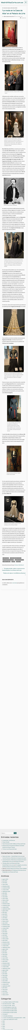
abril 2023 (4, 917)
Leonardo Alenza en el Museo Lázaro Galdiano (16, 868)
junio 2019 (4, 987)
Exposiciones (13, 8)
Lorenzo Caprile (6, 561)
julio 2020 (4, 972)
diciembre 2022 (6, 924)
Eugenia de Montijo (19, 559)
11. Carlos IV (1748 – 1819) (8, 1005)
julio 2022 (4, 929)
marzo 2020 (5, 979)
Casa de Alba (6, 8)
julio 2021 (4, 951)
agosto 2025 (5, 879)
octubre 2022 (5, 928)
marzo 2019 (5, 993)
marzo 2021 (5, 958)
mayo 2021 (4, 954)
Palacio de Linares (20, 861)
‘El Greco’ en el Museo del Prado (9, 849)
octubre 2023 (5, 907)
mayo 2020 (4, 975)
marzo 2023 (5, 919)
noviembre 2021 (6, 944)
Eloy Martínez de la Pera (8, 559)
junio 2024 (4, 895)
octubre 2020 (5, 966)
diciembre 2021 (6, 942)
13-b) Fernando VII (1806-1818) (9, 1010)
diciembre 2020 (6, 963)
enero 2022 (4, 940)
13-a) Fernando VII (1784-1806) (9, 1008)
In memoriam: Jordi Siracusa (8, 840)
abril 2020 (4, 977)
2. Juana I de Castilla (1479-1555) (9, 1019)
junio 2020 (4, 973)
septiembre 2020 (6, 968)
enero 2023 (4, 923)
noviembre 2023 (6, 905)
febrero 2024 (5, 900)
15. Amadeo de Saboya (7, 1015)
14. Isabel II (5, 1014)
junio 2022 (4, 931)
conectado (14, 582)
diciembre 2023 (6, 903)
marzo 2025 (5, 884)
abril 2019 (4, 991)
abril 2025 (4, 882)
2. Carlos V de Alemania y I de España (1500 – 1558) (13, 1017)
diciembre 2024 (6, 886)
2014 (3, 1026)
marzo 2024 (5, 898)
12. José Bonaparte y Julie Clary (9, 1007)
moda (13, 561)
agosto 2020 (5, 970)
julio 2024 (4, 893)
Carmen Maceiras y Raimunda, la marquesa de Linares (14, 858)
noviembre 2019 (6, 982)
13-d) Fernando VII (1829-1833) (9, 1012)
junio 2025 (4, 880)
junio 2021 (4, 952)
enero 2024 (4, 902)
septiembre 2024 (6, 891)
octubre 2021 (5, 945)
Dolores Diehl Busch (9, 16)
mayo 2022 (4, 933)
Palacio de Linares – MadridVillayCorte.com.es (12, 856)
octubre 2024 (5, 889)
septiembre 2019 (6, 986)
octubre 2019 (5, 984)
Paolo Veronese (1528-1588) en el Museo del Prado (13, 843)
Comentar (23, 17)
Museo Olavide (5, 842)
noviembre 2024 (6, 887)
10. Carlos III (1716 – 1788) (8, 1003)
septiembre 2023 (6, 908)
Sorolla (18, 561)
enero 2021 (4, 961)
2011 (3, 1021)
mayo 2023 (4, 916)
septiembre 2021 (6, 947)
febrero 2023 (5, 921)
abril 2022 (4, 935)
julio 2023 (4, 912)
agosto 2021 (5, 949)
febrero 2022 (5, 938)
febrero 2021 (5, 959)
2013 (3, 1024)
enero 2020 (4, 980)
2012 (3, 1023)
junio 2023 (4, 914)
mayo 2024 (4, 896)
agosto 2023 (5, 910)
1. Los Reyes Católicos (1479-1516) (10, 1001)
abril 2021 (4, 956)
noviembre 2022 (6, 926)
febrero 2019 (5, 994)
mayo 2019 (4, 989)
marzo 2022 (5, 937)
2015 (3, 1028)
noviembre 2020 (6, 965)
